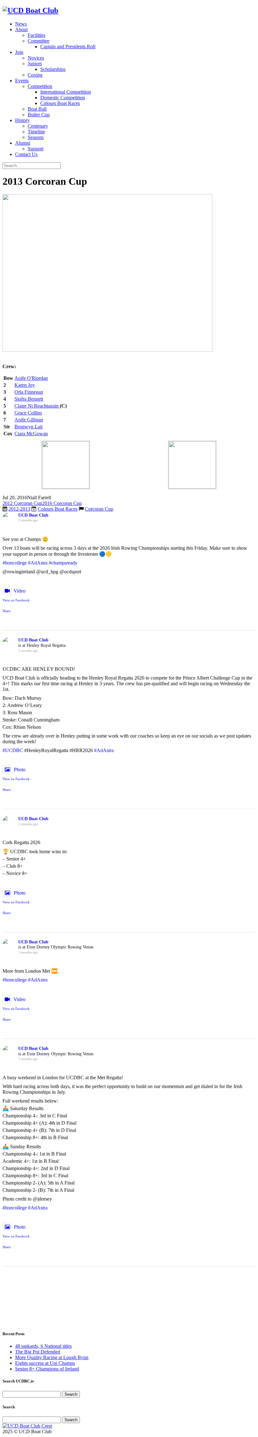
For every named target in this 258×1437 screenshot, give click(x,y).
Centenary (38, 126)
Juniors (35, 63)
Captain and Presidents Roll (67, 46)
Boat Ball (37, 109)
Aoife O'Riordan (31, 378)
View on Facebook (16, 600)
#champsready (63, 562)
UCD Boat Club (33, 515)
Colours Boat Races (60, 103)
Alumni (22, 143)
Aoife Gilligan (28, 419)
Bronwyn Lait (28, 426)
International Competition (65, 92)
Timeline (36, 131)
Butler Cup (39, 114)
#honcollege (15, 562)
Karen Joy (24, 385)
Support (35, 148)
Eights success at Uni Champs (45, 1363)
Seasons (36, 137)
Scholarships (52, 69)
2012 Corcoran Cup (22, 503)
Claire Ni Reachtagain (37, 406)
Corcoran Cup (99, 509)
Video (19, 591)
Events (22, 80)
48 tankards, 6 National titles (43, 1346)
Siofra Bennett (28, 399)
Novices (36, 58)
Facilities (36, 35)
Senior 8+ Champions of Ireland (47, 1368)
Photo (19, 769)
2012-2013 (19, 509)
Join (19, 52)
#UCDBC (13, 750)
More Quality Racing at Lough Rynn (51, 1357)
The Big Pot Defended (37, 1351)
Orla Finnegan (28, 392)
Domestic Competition (62, 97)
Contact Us (26, 154)
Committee (38, 40)
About (21, 29)
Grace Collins (28, 412)
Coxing (35, 75)
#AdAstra (38, 562)
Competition (40, 86)
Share (7, 611)
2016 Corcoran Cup (62, 503)
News (21, 23)
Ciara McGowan (31, 433)
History (22, 120)
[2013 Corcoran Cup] (107, 350)
